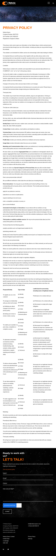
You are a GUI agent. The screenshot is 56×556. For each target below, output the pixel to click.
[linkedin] (3, 549)
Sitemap (30, 538)
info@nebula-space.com (34, 523)
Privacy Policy (31, 536)
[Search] (53, 3)
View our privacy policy (9, 469)
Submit (7, 511)
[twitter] (8, 549)
